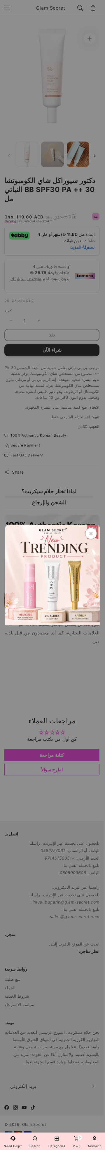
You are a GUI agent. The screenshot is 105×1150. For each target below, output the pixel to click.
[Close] (91, 533)
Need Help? (13, 1146)
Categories (56, 1146)
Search (35, 1146)
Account (94, 1146)
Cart (76, 1142)
